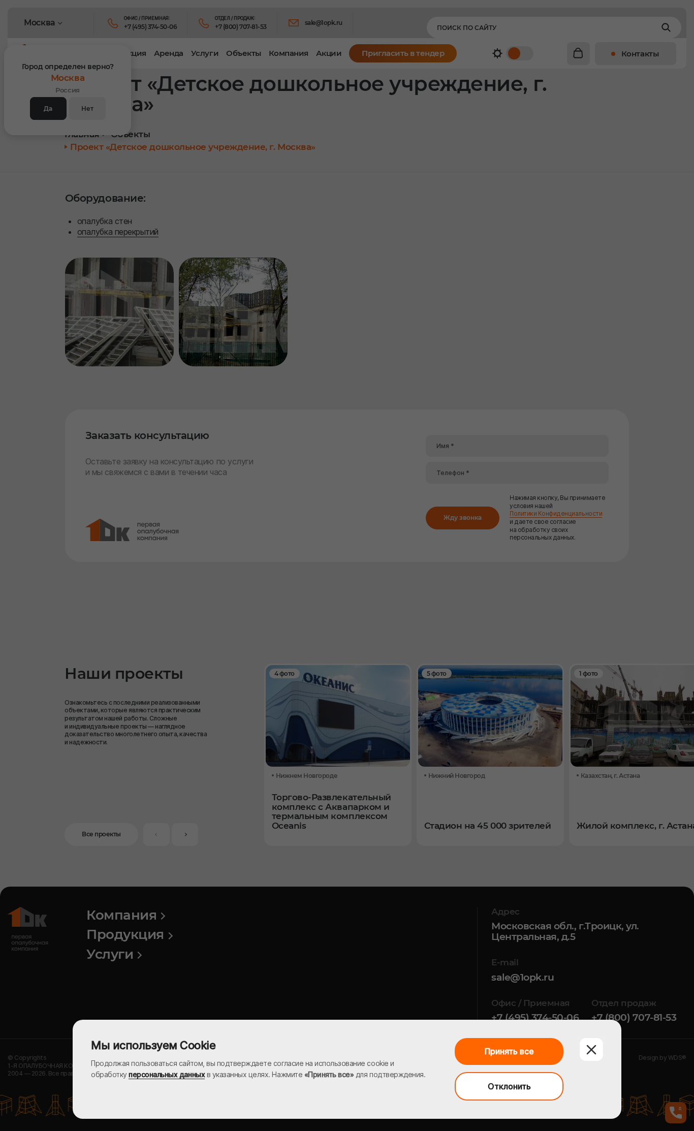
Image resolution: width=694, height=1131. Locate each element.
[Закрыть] (591, 1049)
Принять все (509, 1051)
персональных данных (167, 1074)
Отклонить (509, 1086)
